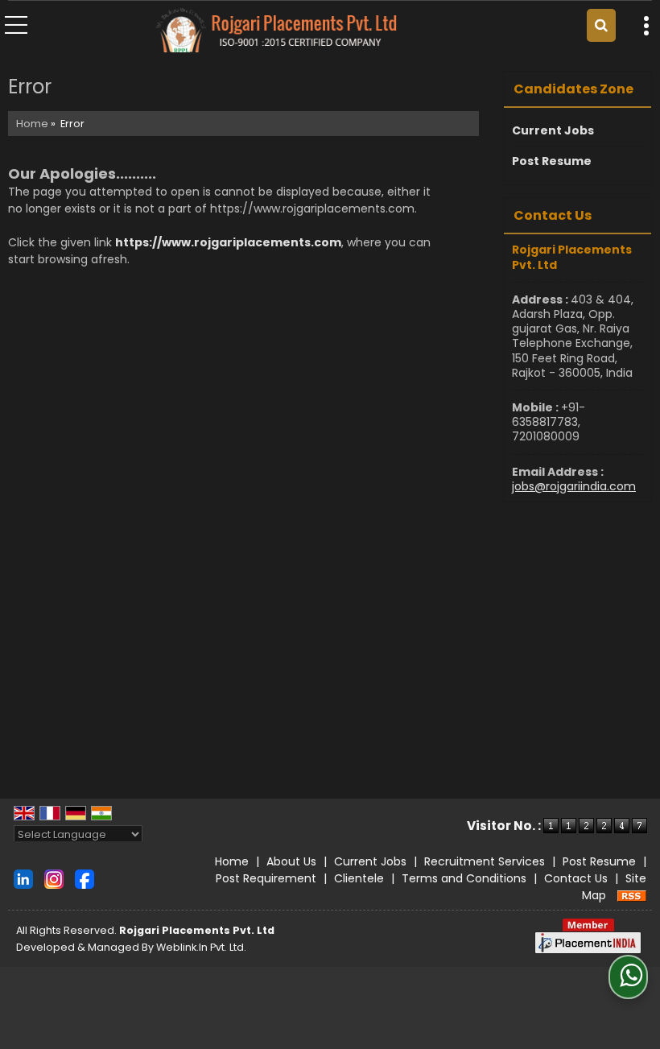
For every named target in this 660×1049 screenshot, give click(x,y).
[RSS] (631, 895)
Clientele (359, 878)
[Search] (601, 25)
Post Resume (552, 161)
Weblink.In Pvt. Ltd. (201, 947)
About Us (291, 861)
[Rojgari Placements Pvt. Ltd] (276, 31)
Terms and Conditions (464, 878)
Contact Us (576, 878)
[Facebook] (84, 877)
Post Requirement (266, 878)
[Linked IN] (23, 877)
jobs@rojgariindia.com (574, 486)
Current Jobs (553, 130)
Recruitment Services (484, 861)
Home (32, 123)
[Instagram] (54, 877)
